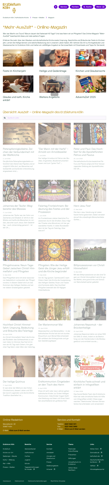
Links (92, 444)
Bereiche (28, 444)
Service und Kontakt (68, 419)
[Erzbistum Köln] (11, 8)
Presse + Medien (38, 17)
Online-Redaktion (13, 419)
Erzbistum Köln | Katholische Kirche (16, 17)
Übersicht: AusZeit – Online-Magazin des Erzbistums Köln (43, 112)
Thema (70, 444)
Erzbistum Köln (8, 444)
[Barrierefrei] (55, 7)
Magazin (51, 17)
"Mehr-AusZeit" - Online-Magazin (35, 27)
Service (49, 444)
